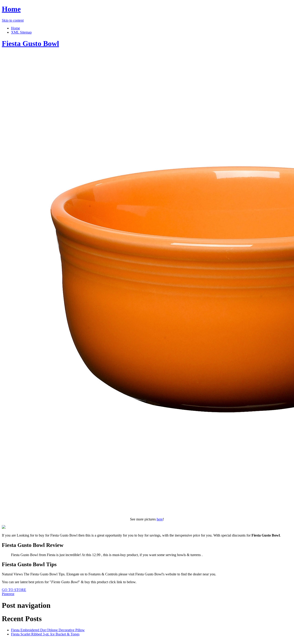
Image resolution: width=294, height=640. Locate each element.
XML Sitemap (21, 32)
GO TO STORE (14, 590)
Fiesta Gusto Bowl (30, 43)
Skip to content (13, 20)
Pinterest (8, 594)
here (160, 519)
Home (11, 9)
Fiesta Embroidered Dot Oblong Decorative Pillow (48, 630)
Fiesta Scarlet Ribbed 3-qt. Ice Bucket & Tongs (45, 634)
